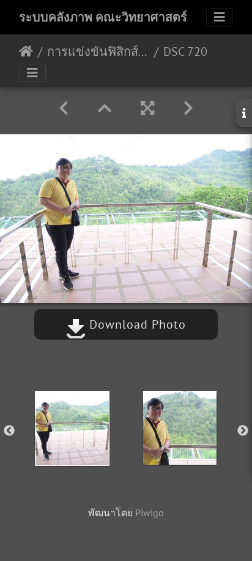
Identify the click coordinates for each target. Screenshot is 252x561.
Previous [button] (9, 431)
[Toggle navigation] (219, 17)
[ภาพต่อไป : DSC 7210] (188, 108)
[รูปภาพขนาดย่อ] (104, 108)
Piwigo (149, 512)
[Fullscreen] (147, 108)
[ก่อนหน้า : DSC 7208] (63, 108)
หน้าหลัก (26, 51)
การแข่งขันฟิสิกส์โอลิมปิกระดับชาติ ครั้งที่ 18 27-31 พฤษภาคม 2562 (98, 51)
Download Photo (136, 324)
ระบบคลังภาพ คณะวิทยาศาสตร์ (103, 17)
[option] (72, 428)
